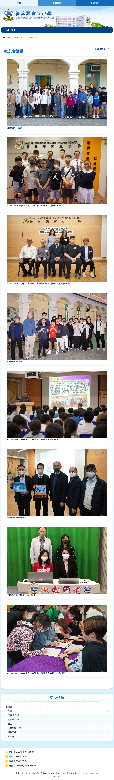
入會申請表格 (14, 728)
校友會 (30, 37)
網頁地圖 (57, 3)
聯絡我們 (95, 3)
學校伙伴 (18, 37)
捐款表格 (12, 732)
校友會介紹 (13, 715)
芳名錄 (11, 736)
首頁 (8, 37)
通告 (10, 724)
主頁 (19, 3)
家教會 (9, 707)
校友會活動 (13, 719)
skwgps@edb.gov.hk (26, 766)
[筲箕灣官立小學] (28, 21)
